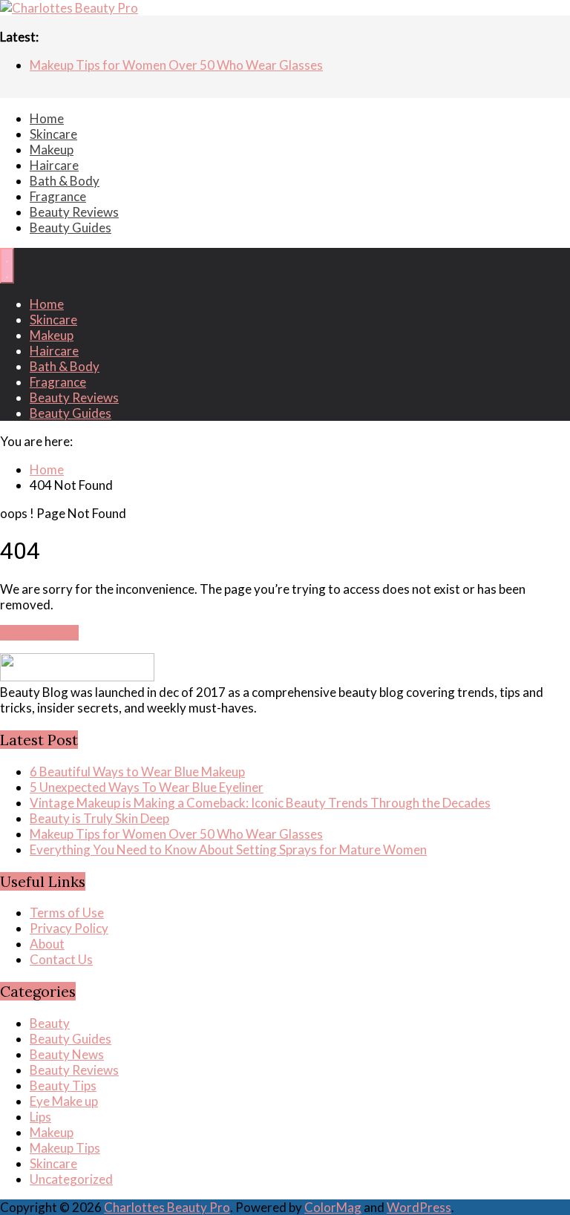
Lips (40, 1116)
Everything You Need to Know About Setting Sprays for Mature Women (228, 849)
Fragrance (58, 196)
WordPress (419, 1207)
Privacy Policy (69, 928)
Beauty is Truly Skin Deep (99, 818)
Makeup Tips (65, 1148)
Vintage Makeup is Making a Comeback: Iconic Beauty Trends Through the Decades (260, 802)
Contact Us (61, 959)
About (47, 944)
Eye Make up (64, 1101)
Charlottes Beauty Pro (167, 1207)
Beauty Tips (63, 1085)
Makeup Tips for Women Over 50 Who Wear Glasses (176, 66)
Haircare (54, 165)
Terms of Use (67, 912)
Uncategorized (71, 1179)
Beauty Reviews (74, 212)
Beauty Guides (70, 227)
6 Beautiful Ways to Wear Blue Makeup (137, 771)
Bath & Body (64, 181)
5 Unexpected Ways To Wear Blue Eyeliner (146, 787)
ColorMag (332, 1207)
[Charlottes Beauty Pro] (69, 8)
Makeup (51, 149)
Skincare (53, 134)
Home (47, 118)
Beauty (50, 1023)
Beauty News (67, 1054)
